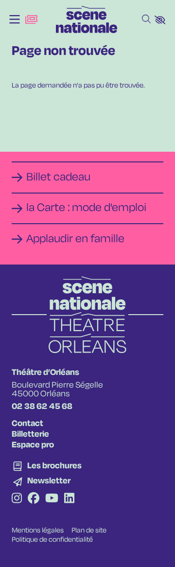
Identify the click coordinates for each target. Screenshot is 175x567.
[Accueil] (86, 19)
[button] (160, 20)
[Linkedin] (69, 499)
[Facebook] (33, 499)
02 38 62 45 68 (42, 406)
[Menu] (14, 19)
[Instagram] (17, 499)
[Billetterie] (31, 19)
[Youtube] (51, 499)
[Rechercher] (146, 20)
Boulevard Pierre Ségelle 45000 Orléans (57, 390)
